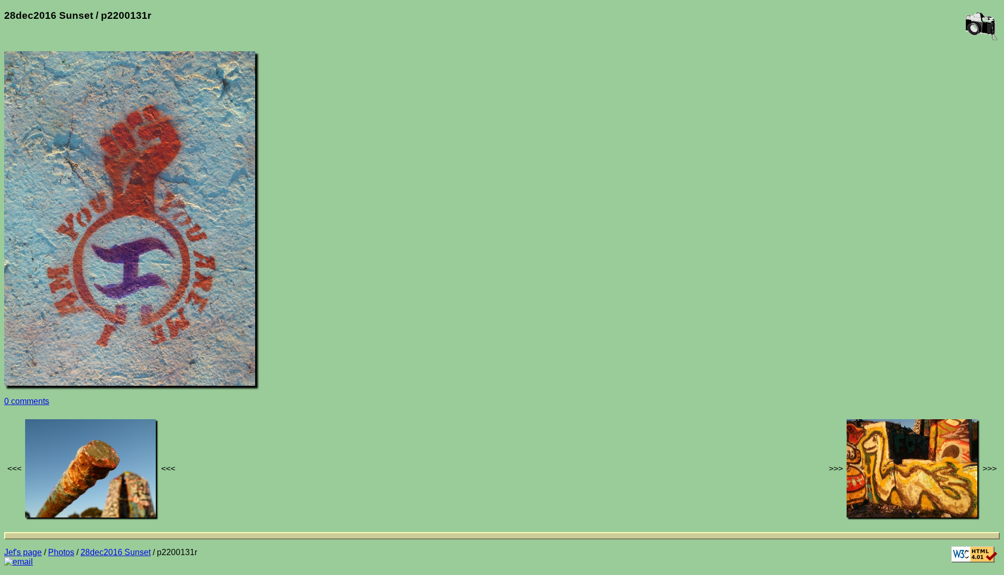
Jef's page (23, 552)
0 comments (26, 401)
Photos (61, 552)
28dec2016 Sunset (116, 552)
